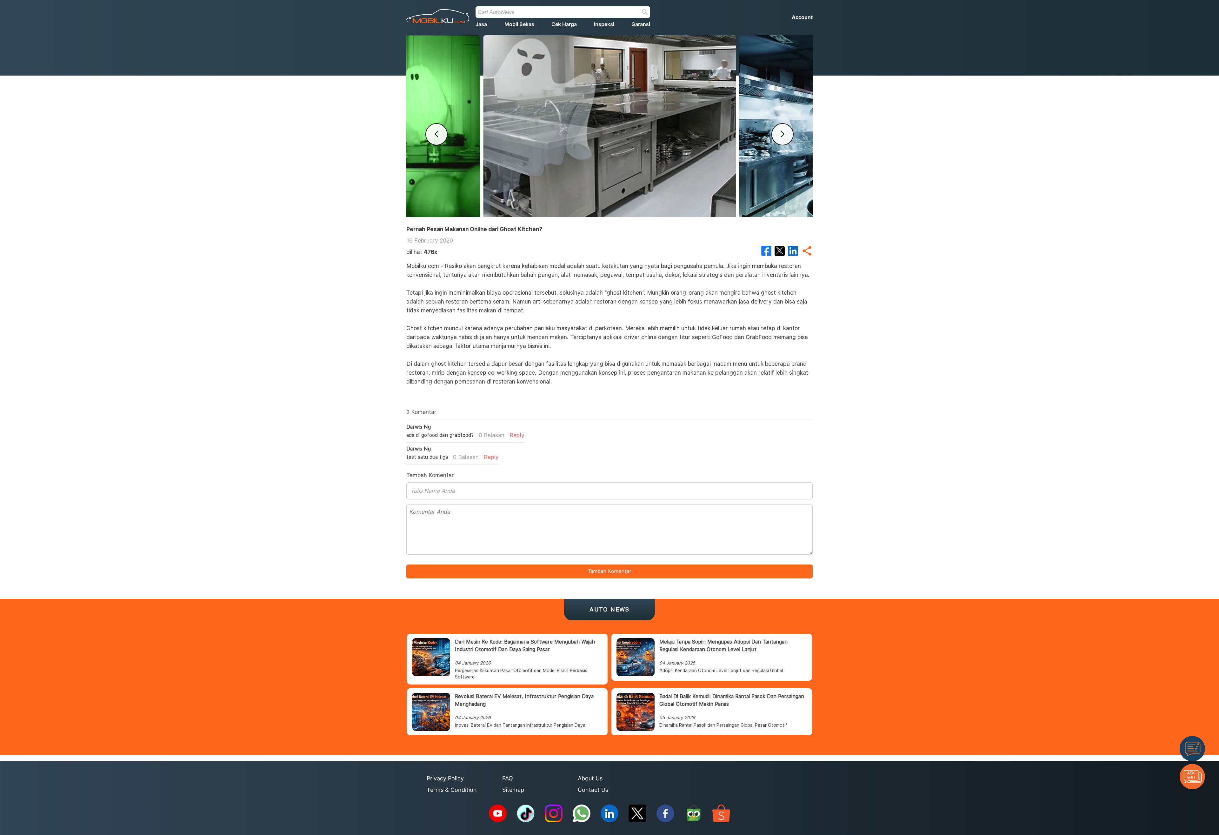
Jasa (481, 24)
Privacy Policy (445, 778)
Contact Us (593, 789)
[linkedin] (793, 251)
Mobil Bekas (519, 24)
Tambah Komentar (609, 571)
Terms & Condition (452, 789)
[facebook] (766, 251)
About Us (590, 778)
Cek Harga (564, 24)
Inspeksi (604, 24)
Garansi (640, 24)
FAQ (507, 778)
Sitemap (513, 789)
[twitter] (780, 251)
